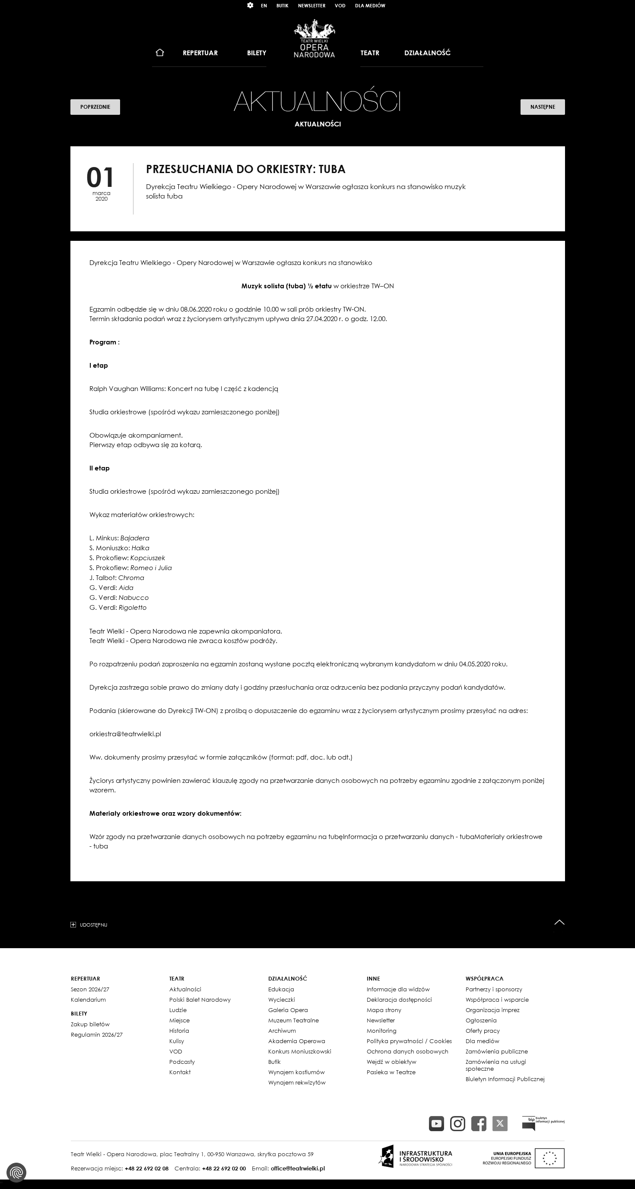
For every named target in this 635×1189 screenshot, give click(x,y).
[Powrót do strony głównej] (314, 38)
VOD (340, 5)
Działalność (427, 52)
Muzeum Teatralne (293, 1020)
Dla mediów (370, 5)
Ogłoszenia (481, 1020)
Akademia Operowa (296, 1041)
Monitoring (382, 1030)
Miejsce (179, 1020)
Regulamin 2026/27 (97, 1034)
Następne (542, 107)
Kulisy (176, 1041)
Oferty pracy (483, 1030)
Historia (179, 1030)
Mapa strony (384, 1009)
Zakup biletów (90, 1024)
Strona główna (160, 53)
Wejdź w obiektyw (391, 1061)
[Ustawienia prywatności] (16, 1173)
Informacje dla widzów (398, 989)
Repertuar (200, 52)
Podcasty (182, 1061)
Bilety (257, 52)
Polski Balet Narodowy (200, 999)
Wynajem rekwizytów (297, 1082)
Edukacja (281, 989)
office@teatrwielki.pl (298, 1168)
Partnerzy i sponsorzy (494, 989)
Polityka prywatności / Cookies (409, 1041)
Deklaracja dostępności (399, 999)
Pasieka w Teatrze (391, 1072)
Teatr (370, 52)
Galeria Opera (288, 1009)
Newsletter (311, 5)
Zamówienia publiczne (497, 1051)
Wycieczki (281, 999)
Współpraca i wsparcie (497, 999)
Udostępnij (93, 924)
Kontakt (179, 1072)
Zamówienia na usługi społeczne (496, 1065)
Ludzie (178, 1009)
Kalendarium (88, 999)
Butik (282, 5)
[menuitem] (160, 53)
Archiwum (282, 1030)
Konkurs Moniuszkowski (299, 1051)
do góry (559, 922)
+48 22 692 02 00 (224, 1168)
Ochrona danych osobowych (407, 1051)
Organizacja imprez (493, 1009)
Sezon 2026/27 (90, 989)
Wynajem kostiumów (296, 1072)
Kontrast (250, 5)
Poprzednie (95, 107)
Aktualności (185, 989)
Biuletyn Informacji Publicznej (505, 1078)
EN (264, 5)
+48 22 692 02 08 (146, 1168)
